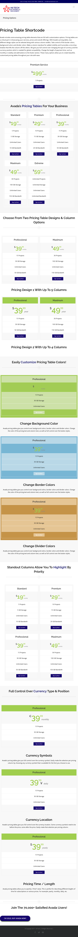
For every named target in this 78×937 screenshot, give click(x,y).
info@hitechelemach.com (51, 1)
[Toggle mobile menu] (74, 7)
